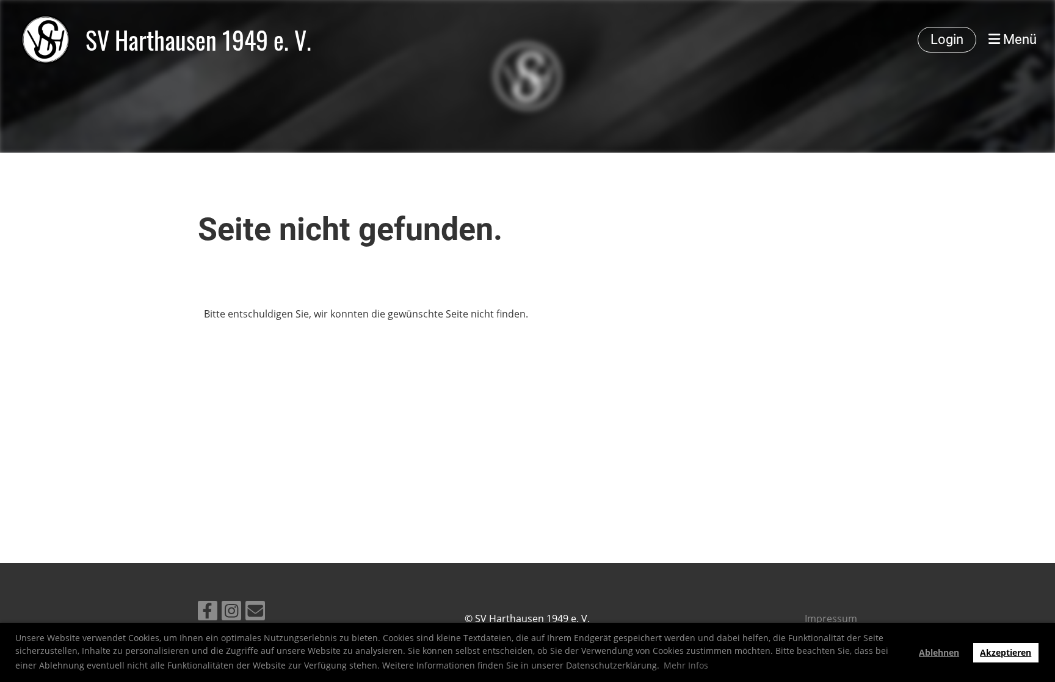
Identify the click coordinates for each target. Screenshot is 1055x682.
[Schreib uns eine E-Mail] (255, 613)
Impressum (831, 618)
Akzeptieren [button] (1005, 652)
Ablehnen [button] (939, 652)
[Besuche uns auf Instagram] (231, 613)
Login (946, 39)
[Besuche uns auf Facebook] (207, 613)
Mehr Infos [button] (686, 665)
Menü (1018, 39)
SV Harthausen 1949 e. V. (198, 40)
